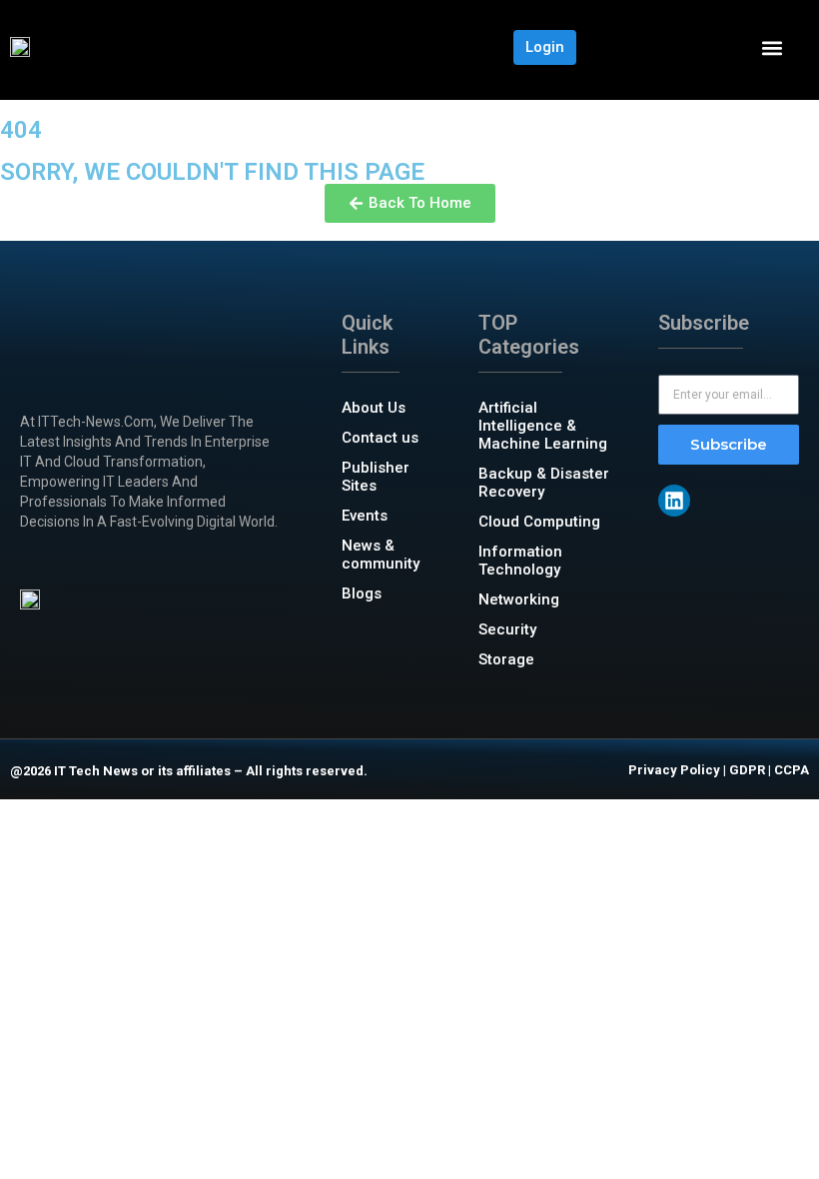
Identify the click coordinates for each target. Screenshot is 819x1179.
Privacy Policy (674, 769)
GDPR (747, 769)
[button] (771, 47)
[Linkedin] (674, 501)
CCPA (791, 769)
